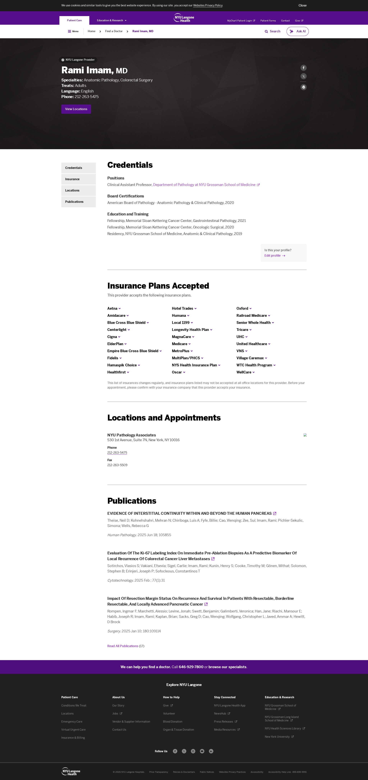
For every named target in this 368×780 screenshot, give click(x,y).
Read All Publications (125, 646)
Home (91, 31)
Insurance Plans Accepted (158, 286)
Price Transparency (158, 772)
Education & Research (110, 20)
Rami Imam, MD (142, 31)
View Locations (76, 109)
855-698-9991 (299, 772)
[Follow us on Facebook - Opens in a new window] (175, 751)
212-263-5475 (87, 96)
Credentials (73, 168)
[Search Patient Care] (266, 31)
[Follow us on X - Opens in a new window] (184, 751)
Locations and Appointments (164, 418)
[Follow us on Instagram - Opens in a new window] (193, 751)
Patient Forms (268, 20)
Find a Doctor (114, 31)
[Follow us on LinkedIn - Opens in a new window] (211, 751)
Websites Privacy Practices (232, 772)
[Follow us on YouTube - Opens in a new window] (202, 751)
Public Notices (207, 772)
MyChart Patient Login (239, 20)
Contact (285, 20)
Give (298, 20)
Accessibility (257, 772)
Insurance (72, 179)
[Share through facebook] (304, 68)
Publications (74, 202)
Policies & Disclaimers (184, 772)
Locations (72, 190)
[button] (303, 5)
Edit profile (272, 255)
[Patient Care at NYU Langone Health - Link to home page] (183, 17)
